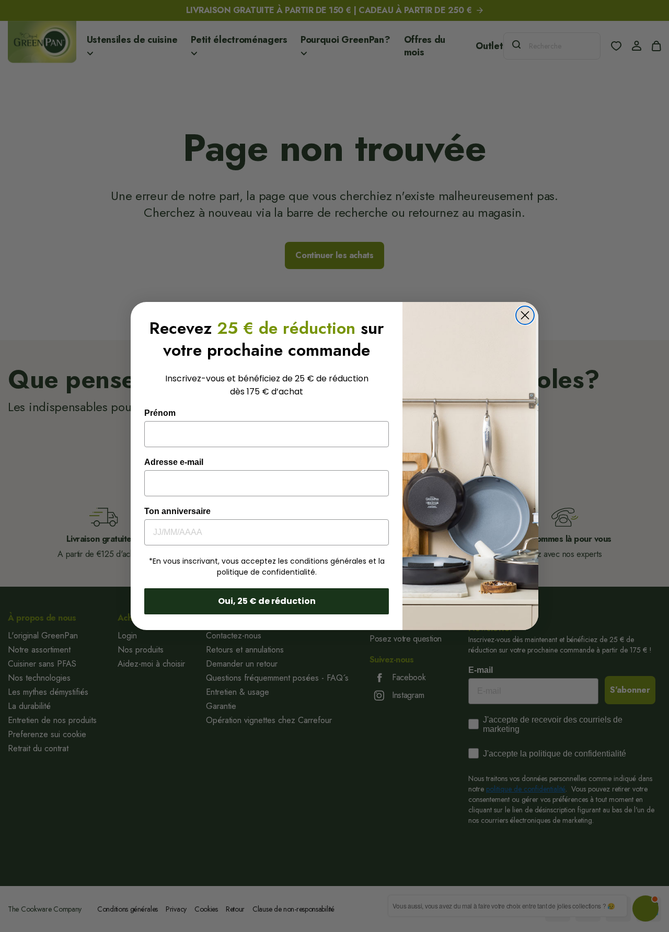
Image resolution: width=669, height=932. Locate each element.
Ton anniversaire (177, 511)
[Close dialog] (525, 315)
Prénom (160, 413)
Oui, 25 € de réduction (267, 601)
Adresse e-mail (173, 462)
